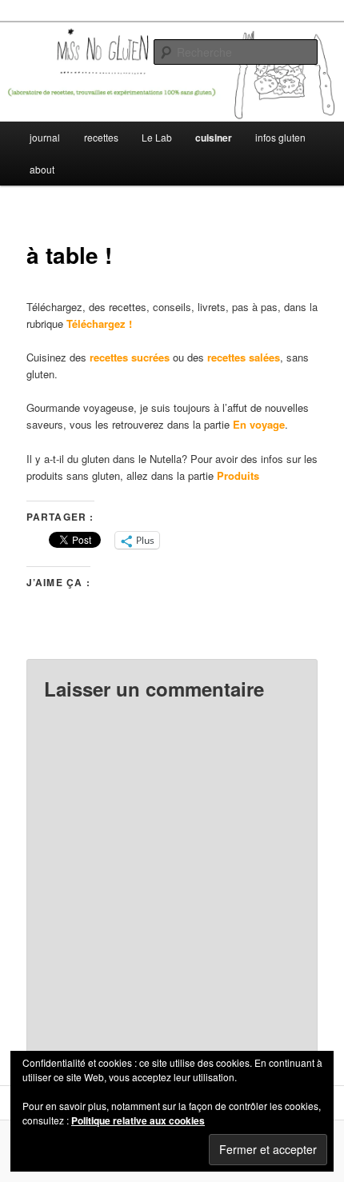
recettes (101, 137)
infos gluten (280, 137)
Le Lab (157, 137)
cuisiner (213, 137)
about (42, 169)
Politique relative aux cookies (138, 1120)
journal (45, 137)
